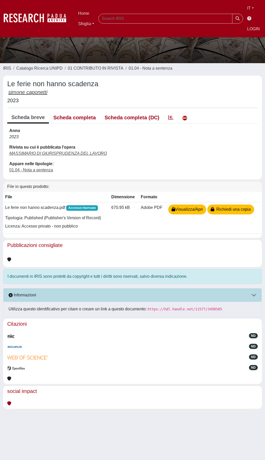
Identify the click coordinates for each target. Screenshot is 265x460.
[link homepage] (37, 18)
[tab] (171, 117)
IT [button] (249, 8)
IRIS (7, 68)
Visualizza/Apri (189, 209)
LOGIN (253, 29)
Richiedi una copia (232, 209)
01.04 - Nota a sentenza (150, 68)
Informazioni (24, 295)
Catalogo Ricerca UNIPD (39, 68)
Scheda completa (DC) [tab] (132, 117)
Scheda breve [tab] (28, 117)
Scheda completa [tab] (74, 117)
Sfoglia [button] (84, 23)
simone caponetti (27, 92)
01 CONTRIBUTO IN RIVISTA (95, 68)
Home (83, 13)
